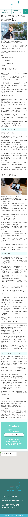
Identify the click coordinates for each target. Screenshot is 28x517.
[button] (25, 11)
